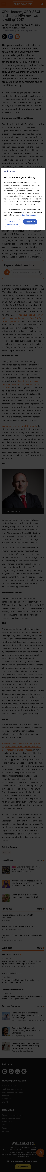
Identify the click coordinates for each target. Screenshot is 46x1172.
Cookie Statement (29, 215)
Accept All (30, 222)
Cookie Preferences (12, 223)
